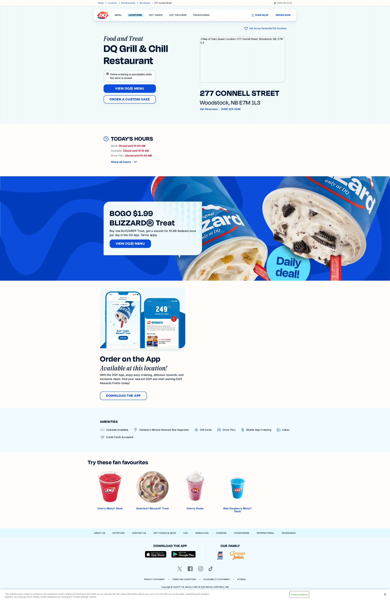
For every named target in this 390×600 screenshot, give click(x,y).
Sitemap (241, 579)
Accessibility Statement (216, 579)
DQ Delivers (177, 15)
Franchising (241, 533)
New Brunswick (128, 3)
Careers (221, 533)
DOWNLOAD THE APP (123, 395)
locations (135, 15)
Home (101, 3)
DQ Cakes (156, 15)
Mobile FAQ (202, 533)
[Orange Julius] (237, 555)
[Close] (385, 594)
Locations (112, 3)
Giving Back (289, 533)
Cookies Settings (299, 594)
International (265, 533)
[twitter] (179, 568)
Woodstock (145, 3)
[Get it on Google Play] (183, 554)
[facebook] (190, 568)
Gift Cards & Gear (165, 533)
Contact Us (139, 533)
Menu (118, 15)
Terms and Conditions (184, 579)
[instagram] (200, 568)
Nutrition (118, 533)
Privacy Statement (154, 579)
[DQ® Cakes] (220, 555)
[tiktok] (211, 568)
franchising (201, 15)
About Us (99, 533)
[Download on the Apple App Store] (156, 554)
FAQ (186, 533)
